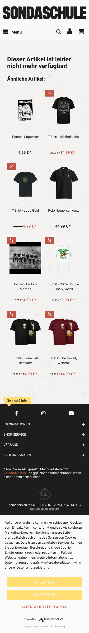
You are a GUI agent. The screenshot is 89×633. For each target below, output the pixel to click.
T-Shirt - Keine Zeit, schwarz (25, 360)
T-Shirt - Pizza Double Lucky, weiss (63, 287)
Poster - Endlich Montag (25, 287)
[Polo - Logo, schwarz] (64, 184)
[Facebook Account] (16, 413)
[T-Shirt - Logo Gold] (25, 184)
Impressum (30, 626)
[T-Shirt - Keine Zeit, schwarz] (25, 332)
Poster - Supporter (25, 137)
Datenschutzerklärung (44, 607)
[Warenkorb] (81, 32)
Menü (16, 32)
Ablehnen (44, 582)
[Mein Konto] (70, 32)
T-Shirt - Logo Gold (25, 210)
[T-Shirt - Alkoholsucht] (64, 110)
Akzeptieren (44, 595)
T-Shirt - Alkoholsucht (63, 137)
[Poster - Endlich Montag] (25, 258)
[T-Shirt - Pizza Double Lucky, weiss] (64, 258)
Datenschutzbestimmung (51, 626)
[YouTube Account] (71, 413)
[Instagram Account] (43, 413)
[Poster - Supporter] (25, 110)
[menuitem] (12, 32)
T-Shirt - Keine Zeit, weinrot (63, 360)
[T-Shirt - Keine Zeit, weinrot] (64, 332)
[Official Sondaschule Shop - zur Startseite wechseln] (44, 12)
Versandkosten (15, 473)
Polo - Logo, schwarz (63, 210)
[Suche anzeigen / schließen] (58, 32)
